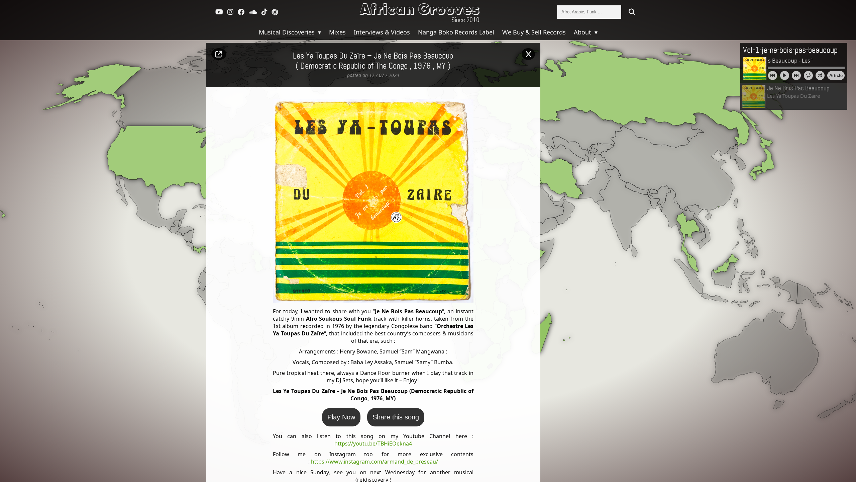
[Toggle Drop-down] (318, 32)
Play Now (341, 417)
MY (441, 66)
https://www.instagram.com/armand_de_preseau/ (374, 461)
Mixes (337, 32)
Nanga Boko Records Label (456, 32)
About (583, 32)
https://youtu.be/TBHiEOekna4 (373, 443)
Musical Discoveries (287, 32)
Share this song (395, 417)
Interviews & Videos (382, 32)
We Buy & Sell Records (534, 32)
